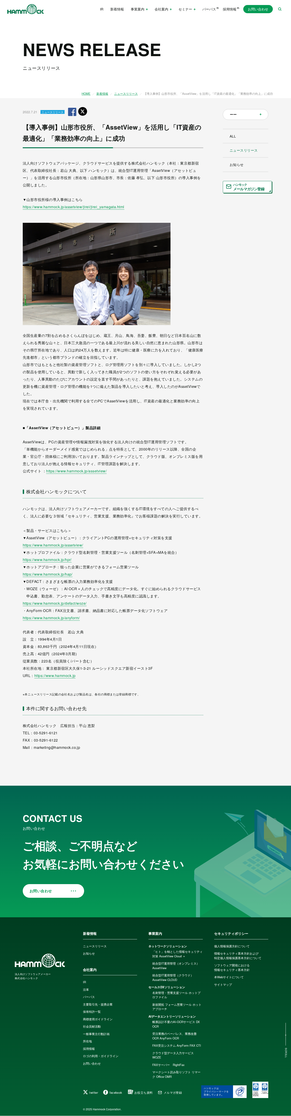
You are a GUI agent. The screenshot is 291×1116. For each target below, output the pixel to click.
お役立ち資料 (143, 1092)
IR (101, 9)
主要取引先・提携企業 (98, 1004)
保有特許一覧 (92, 1011)
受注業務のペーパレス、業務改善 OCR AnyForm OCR (174, 1035)
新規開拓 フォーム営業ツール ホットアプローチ (176, 1006)
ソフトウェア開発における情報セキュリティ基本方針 (232, 967)
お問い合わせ (258, 9)
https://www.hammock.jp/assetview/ (76, 471)
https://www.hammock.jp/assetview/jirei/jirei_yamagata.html (73, 206)
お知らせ (237, 164)
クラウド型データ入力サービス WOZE (173, 1055)
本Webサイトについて (229, 977)
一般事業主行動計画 (96, 1034)
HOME (86, 93)
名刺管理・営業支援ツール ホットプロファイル (176, 995)
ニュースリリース (126, 93)
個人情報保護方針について (232, 946)
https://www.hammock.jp (55, 675)
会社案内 (90, 969)
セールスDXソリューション (166, 987)
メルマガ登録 (173, 1092)
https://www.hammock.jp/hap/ (48, 574)
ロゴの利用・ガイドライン (100, 1056)
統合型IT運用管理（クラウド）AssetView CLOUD (172, 977)
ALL (233, 136)
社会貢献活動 (92, 1026)
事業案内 (155, 933)
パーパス (209, 9)
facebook (116, 1092)
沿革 (86, 989)
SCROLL (286, 1053)
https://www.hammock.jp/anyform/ (51, 617)
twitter (93, 1092)
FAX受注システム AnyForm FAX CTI (176, 1045)
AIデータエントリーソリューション (172, 1016)
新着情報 (117, 9)
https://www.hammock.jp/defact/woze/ (55, 603)
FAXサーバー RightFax (168, 1065)
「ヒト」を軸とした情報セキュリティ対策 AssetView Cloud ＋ (177, 953)
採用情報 (229, 9)
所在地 (87, 1041)
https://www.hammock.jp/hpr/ (47, 559)
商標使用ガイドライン (98, 1019)
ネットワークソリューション (167, 946)
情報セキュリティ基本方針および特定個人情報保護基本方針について (237, 955)
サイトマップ (223, 984)
